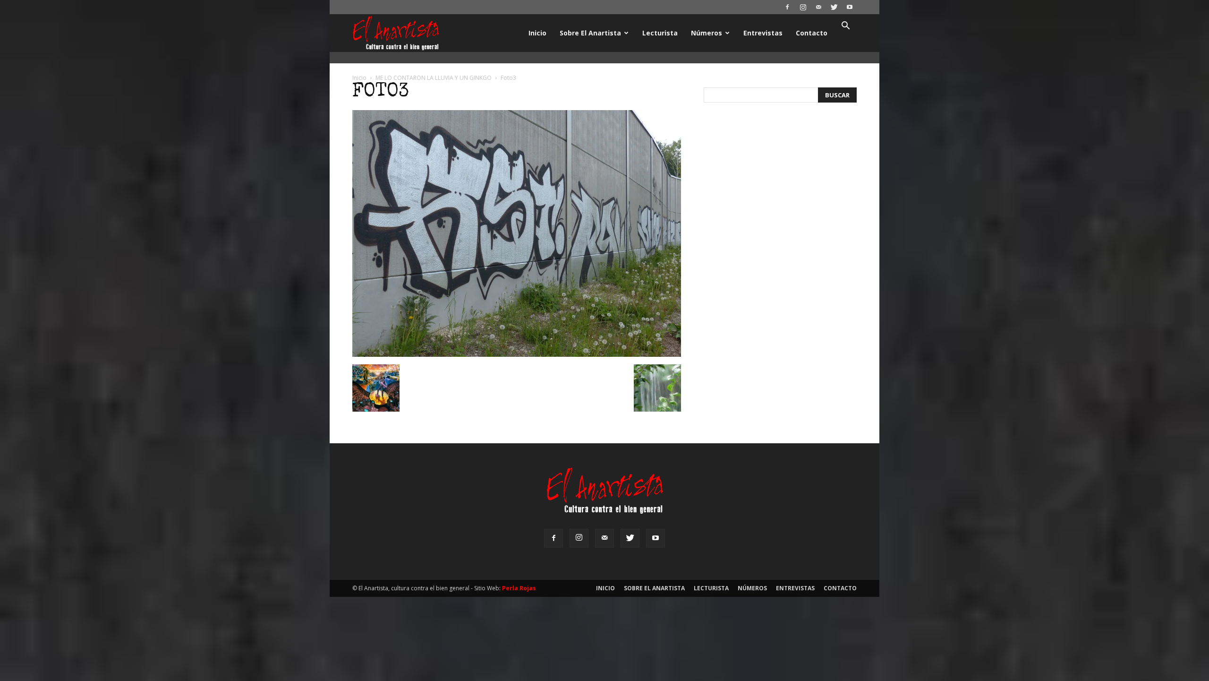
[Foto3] (516, 354)
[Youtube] (850, 7)
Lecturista (660, 32)
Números (706, 32)
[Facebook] (787, 7)
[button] (845, 26)
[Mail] (818, 7)
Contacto (811, 32)
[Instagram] (803, 7)
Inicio (537, 32)
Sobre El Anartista (590, 32)
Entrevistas (763, 32)
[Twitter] (834, 7)
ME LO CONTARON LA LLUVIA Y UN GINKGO (433, 78)
